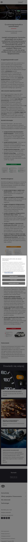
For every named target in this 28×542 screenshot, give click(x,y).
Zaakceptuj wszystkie (14, 276)
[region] (14, 271)
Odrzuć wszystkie (13, 279)
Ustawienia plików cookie (14, 283)
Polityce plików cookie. (9, 272)
